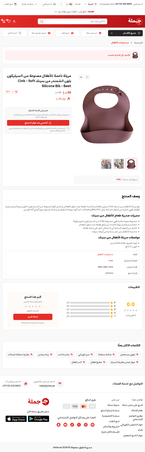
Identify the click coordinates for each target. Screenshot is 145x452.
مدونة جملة (113, 405)
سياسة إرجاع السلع (110, 410)
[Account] (14, 21)
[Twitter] (78, 424)
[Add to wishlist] (87, 77)
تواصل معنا (137, 399)
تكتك (140, 430)
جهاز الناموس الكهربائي (132, 424)
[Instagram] (85, 424)
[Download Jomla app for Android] (38, 419)
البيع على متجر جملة (132, 405)
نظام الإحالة (137, 410)
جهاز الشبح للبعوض (133, 435)
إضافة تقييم (33, 317)
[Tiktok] (72, 424)
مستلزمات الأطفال (105, 254)
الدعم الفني (47, 4)
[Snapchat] (58, 424)
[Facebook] (92, 424)
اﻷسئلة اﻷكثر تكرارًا (110, 432)
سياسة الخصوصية (110, 416)
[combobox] (91, 4)
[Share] (80, 77)
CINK (110, 260)
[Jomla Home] (135, 21)
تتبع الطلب (8, 4)
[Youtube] (65, 424)
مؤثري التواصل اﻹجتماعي (136, 417)
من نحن (115, 399)
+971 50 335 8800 (123, 4)
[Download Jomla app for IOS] (16, 419)
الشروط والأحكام (111, 426)
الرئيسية (138, 43)
